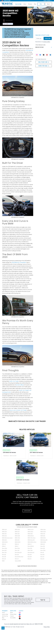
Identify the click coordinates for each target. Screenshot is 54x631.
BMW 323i (17, 531)
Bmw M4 (30, 554)
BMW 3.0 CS (30, 529)
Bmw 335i (30, 548)
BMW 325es (30, 531)
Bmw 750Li (42, 550)
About (24, 4)
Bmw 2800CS (31, 546)
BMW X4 (17, 544)
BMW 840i (4, 539)
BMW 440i (4, 535)
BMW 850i (17, 539)
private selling (19, 385)
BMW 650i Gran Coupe (7, 537)
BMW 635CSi (31, 535)
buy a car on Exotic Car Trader (18, 410)
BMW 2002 (17, 529)
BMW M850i (43, 542)
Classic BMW (18, 560)
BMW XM (42, 544)
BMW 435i (42, 533)
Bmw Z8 (42, 558)
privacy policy (46, 41)
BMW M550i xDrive (32, 542)
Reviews (30, 4)
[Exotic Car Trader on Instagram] (36, 54)
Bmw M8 (30, 556)
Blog (35, 4)
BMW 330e (30, 533)
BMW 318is (43, 529)
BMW (3, 560)
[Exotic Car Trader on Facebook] (40, 54)
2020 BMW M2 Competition (19, 262)
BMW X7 (30, 544)
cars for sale (22, 524)
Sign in (48, 4)
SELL (41, 4)
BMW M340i (17, 542)
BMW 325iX (43, 531)
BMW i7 (16, 546)
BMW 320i (4, 531)
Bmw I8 (42, 552)
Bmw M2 (4, 554)
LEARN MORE (27, 510)
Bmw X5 (42, 556)
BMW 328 (4, 533)
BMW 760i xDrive (31, 537)
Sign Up (42, 600)
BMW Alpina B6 (31, 539)
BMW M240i (5, 542)
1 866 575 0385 (7, 0)
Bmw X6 (4, 558)
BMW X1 (4, 544)
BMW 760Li (17, 537)
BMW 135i (4, 529)
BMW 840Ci (43, 537)
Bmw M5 (42, 554)
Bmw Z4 (29, 558)
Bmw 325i (42, 546)
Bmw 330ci (17, 548)
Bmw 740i (17, 550)
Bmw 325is (4, 548)
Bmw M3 (17, 554)
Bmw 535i (42, 548)
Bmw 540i (4, 550)
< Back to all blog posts (8, 7)
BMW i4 (4, 546)
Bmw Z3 (17, 558)
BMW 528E (17, 535)
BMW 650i (42, 535)
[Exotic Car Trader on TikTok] (43, 54)
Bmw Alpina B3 (18, 552)
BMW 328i (17, 533)
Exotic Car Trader (14, 381)
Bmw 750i (4, 552)
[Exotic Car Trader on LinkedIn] (50, 54)
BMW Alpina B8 (43, 539)
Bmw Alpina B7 (31, 552)
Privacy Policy (47, 626)
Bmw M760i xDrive (19, 556)
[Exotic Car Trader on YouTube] (47, 54)
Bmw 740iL (30, 550)
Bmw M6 (4, 556)
